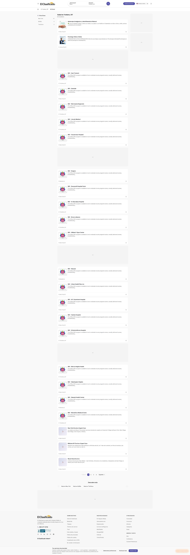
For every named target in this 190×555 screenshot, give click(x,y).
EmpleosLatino (100, 524)
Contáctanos (129, 539)
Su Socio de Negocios (102, 526)
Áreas (127, 529)
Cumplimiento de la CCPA (73, 540)
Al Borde (99, 534)
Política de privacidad (72, 534)
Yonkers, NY (45, 9)
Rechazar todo (123, 550)
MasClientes (100, 529)
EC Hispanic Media (101, 518)
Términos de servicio (72, 526)
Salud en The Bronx (88, 486)
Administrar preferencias (109, 550)
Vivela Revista (100, 537)
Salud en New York (66, 486)
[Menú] (38, 3)
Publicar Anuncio (129, 3)
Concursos (129, 521)
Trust (68, 529)
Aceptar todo (133, 550)
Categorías (129, 526)
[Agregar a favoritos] (126, 32)
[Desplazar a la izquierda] (58, 486)
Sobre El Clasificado (72, 518)
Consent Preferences (131, 541)
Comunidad (129, 518)
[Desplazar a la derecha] (127, 486)
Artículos (128, 524)
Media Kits (69, 521)
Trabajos (69, 524)
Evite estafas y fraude (72, 532)
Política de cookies (71, 537)
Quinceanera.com (101, 521)
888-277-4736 (43, 527)
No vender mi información (73, 542)
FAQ (127, 536)
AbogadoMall (100, 532)
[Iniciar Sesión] (151, 3)
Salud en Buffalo (77, 486)
